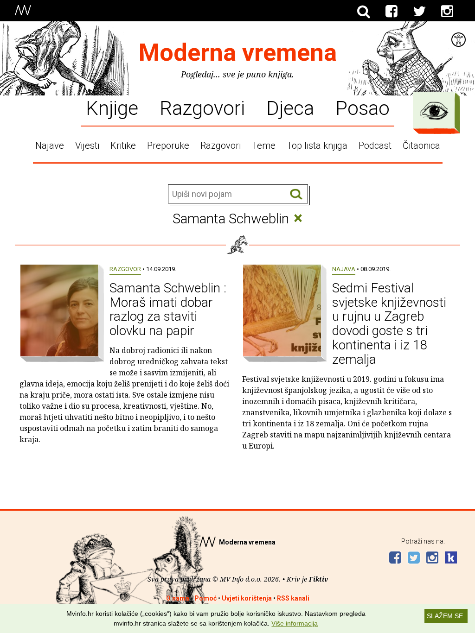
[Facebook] (391, 11)
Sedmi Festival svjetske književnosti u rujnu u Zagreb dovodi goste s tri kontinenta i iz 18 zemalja (389, 323)
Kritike (123, 145)
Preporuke (168, 145)
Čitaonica (421, 145)
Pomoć (205, 598)
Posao (362, 107)
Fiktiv (318, 579)
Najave (49, 145)
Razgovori (202, 107)
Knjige (112, 107)
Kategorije (434, 110)
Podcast (375, 145)
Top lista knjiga (317, 145)
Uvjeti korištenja (247, 598)
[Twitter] (419, 11)
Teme (264, 145)
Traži (296, 194)
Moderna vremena (238, 52)
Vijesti (87, 145)
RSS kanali (293, 598)
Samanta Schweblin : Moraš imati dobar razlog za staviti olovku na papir (167, 309)
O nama (177, 598)
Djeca (290, 107)
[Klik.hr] (451, 559)
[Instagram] (447, 11)
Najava (343, 269)
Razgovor (125, 269)
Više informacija (294, 623)
